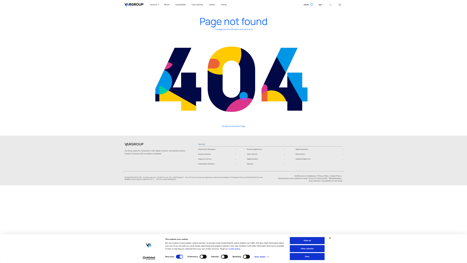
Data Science (300, 154)
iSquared (250, 164)
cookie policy (234, 249)
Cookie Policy (335, 176)
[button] (308, 4)
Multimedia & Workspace (207, 149)
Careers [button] (212, 5)
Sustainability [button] (180, 5)
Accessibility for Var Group (332, 181)
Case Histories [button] (197, 5)
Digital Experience (302, 149)
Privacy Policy (323, 176)
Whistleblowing (335, 178)
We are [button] (167, 5)
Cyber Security (252, 154)
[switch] (203, 257)
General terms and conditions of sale (292, 178)
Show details (259, 257)
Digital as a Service (204, 159)
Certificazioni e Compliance (305, 176)
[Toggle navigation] (339, 4)
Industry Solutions (204, 154)
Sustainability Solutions (206, 164)
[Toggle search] (330, 4)
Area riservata (314, 181)
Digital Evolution (252, 159)
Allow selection (307, 249)
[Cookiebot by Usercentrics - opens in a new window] (149, 258)
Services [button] (153, 5)
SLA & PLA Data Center (318, 178)
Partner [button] (224, 5)
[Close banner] (330, 238)
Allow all (307, 241)
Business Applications (254, 149)
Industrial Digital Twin (303, 159)
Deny (307, 256)
